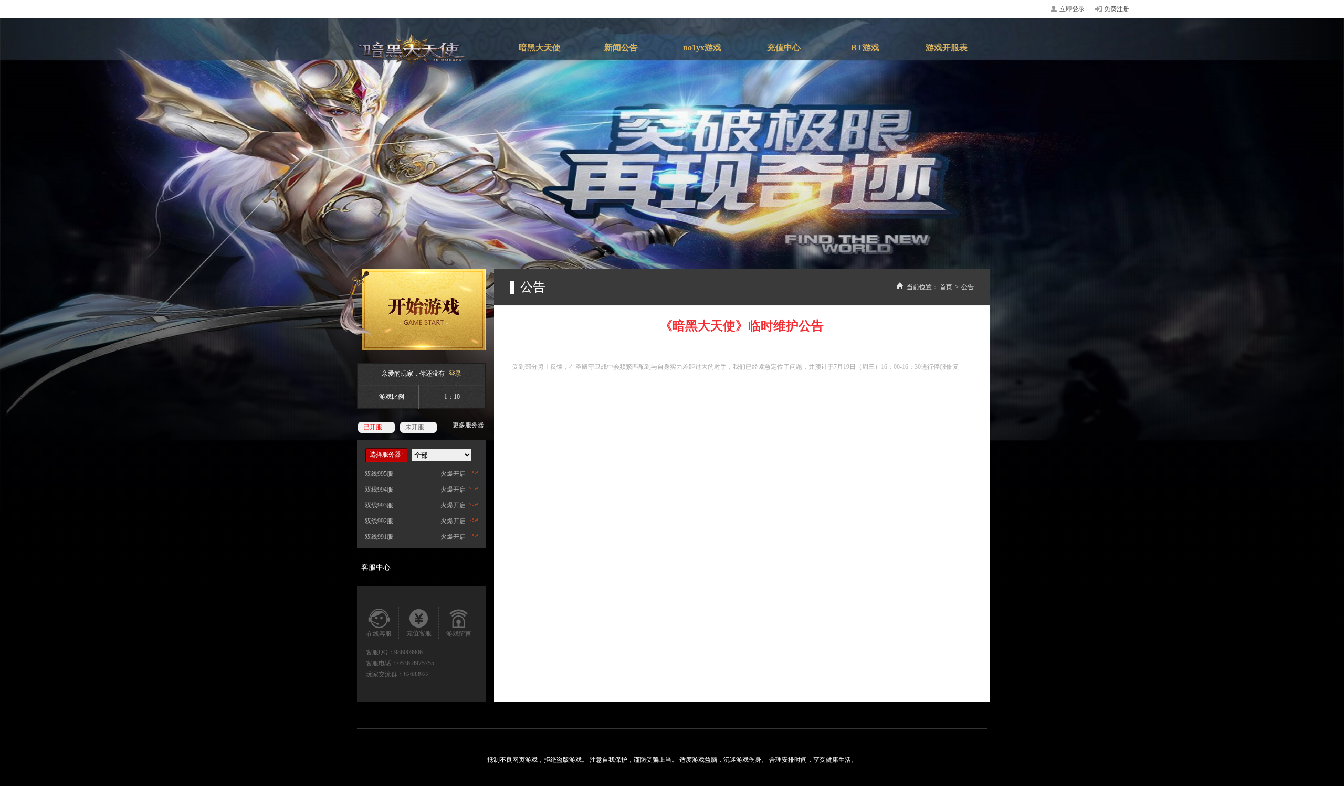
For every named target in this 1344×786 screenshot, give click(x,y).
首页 (946, 287)
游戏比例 (391, 396)
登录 (455, 373)
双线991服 (379, 536)
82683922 (416, 674)
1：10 (452, 396)
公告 (967, 287)
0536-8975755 (415, 663)
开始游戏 (413, 309)
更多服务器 (468, 425)
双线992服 (379, 521)
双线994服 (379, 489)
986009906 (408, 652)
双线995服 (379, 473)
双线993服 (379, 505)
